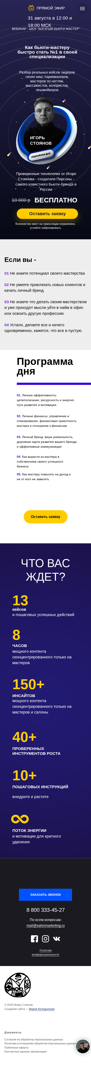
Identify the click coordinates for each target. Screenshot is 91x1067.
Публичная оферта (16, 1047)
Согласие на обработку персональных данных (33, 1039)
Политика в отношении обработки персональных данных (40, 1043)
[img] (34, 938)
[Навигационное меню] (82, 8)
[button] (47, 214)
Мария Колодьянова (42, 1009)
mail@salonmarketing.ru (46, 925)
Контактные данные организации (25, 1051)
